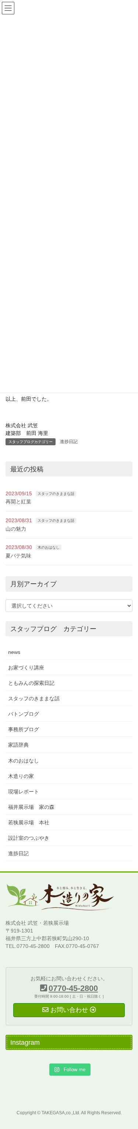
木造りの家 (21, 776)
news (14, 652)
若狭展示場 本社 (28, 822)
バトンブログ (23, 714)
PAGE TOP (127, 1088)
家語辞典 (18, 745)
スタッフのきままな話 (56, 494)
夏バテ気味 (18, 556)
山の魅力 (16, 529)
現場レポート (23, 791)
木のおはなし (49, 547)
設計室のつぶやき (28, 838)
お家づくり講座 (26, 667)
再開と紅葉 (18, 502)
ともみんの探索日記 (31, 683)
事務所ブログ (23, 729)
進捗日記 (69, 441)
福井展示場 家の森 (31, 807)
